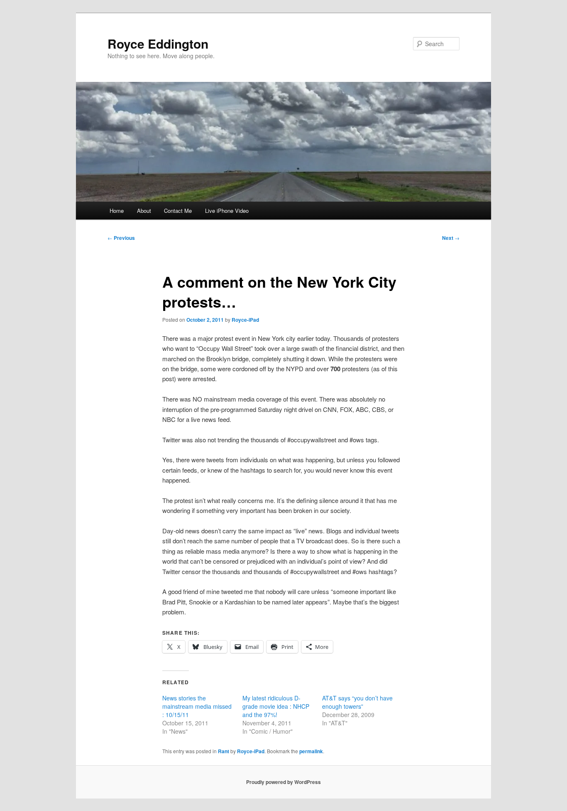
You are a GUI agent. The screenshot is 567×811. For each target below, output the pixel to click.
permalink (311, 751)
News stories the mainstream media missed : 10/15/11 (197, 706)
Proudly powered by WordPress (283, 782)
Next (450, 238)
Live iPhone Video (227, 210)
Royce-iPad (245, 319)
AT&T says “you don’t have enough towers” (357, 702)
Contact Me (178, 210)
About (144, 210)
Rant (223, 751)
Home (117, 210)
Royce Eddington (158, 43)
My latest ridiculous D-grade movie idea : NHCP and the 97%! (275, 706)
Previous (121, 238)
